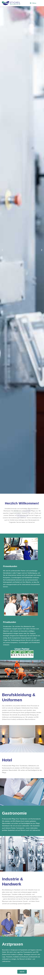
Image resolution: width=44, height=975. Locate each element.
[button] (2, 250)
